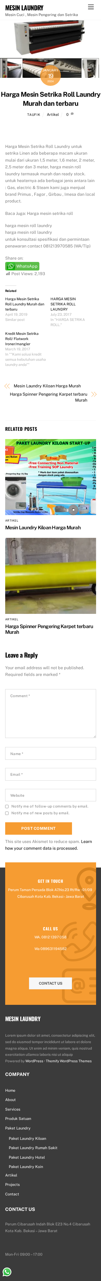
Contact (12, 1194)
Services (12, 1109)
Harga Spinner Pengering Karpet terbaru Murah (48, 397)
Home (10, 1090)
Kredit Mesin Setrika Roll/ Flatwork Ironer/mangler (22, 338)
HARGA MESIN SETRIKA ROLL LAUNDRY (63, 304)
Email (16, 774)
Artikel (53, 114)
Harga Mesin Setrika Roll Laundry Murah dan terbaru (24, 304)
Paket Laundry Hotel (27, 1157)
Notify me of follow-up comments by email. (50, 806)
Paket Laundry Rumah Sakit (33, 1148)
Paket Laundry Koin (26, 1166)
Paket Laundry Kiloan (27, 1138)
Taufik (33, 115)
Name (17, 754)
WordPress (34, 1061)
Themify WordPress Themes (69, 1061)
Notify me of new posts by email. (40, 813)
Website (17, 795)
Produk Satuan (18, 1118)
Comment (20, 696)
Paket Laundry (18, 1128)
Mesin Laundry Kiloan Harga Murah (47, 385)
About (10, 1099)
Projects (12, 1184)
